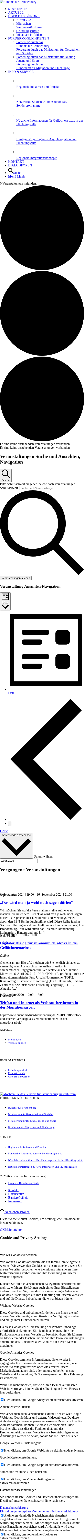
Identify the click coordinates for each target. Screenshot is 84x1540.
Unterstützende (16, 1073)
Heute (4, 831)
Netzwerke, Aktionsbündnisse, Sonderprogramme (35, 1153)
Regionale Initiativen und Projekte (38, 86)
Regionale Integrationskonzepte (36, 158)
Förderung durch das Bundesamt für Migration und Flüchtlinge (43, 66)
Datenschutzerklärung (14, 1507)
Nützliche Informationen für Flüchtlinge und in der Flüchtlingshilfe (45, 1160)
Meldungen (14, 1039)
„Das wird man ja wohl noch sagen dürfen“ (36, 902)
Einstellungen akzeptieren (16, 1511)
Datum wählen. (43, 856)
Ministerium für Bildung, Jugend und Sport (32, 1120)
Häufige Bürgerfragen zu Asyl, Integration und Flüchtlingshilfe (42, 1166)
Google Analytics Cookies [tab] (17, 1352)
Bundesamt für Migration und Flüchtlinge (31, 1127)
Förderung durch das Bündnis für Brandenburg (32, 44)
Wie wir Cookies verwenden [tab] (18, 1255)
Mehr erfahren (14, 1229)
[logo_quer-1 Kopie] (18, 1)
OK (2, 1229)
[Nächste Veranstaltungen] (9, 824)
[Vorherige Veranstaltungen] (46, 819)
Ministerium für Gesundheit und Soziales (30, 1114)
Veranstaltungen (17, 1042)
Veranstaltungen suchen (16, 578)
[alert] (42, 444)
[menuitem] (46, 9)
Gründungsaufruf (17, 1070)
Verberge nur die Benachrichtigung (55, 1511)
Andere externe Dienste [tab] (15, 1407)
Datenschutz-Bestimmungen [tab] (18, 1490)
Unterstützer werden (19, 1076)
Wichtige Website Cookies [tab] (17, 1305)
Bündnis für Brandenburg (22, 1107)
